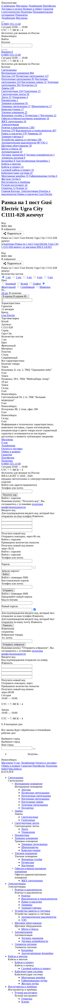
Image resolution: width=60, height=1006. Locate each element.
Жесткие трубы (11, 179)
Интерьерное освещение (17, 73)
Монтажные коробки (14, 176)
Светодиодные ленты (15, 94)
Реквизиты (21, 14)
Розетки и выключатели (17, 127)
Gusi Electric (8, 315)
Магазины (22, 5)
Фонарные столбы (12, 115)
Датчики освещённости (40, 154)
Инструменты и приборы (22, 986)
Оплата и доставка (11, 448)
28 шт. (4, 293)
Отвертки (8, 188)
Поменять (7, 625)
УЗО (44, 142)
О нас (4, 442)
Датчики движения (13, 154)
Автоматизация (11, 151)
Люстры (8, 76)
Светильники (15, 777)
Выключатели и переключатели (36, 130)
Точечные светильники (34, 804)
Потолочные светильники (17, 79)
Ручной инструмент (14, 185)
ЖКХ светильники (13, 121)
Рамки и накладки (14, 133)
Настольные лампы (34, 82)
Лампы (7, 88)
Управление (20, 97)
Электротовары (17, 883)
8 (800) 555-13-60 (11, 24)
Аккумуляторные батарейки (33, 160)
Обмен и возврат (10, 451)
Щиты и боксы (11, 148)
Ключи (22, 188)
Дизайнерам (35, 5)
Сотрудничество (10, 11)
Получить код (9, 495)
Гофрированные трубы (43, 176)
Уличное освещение (14, 112)
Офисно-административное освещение (25, 118)
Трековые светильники (16, 106)
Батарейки (8, 160)
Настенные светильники (35, 798)
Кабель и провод (12, 166)
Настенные (48, 115)
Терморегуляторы (12, 136)
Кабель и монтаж (18, 956)
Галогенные (32, 91)
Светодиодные (12, 91)
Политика (26, 11)
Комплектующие (12, 109)
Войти (6, 574)
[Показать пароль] (34, 567)
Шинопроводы (42, 106)
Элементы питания (13, 157)
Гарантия (48, 8)
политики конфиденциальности (22, 506)
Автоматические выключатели (20, 142)
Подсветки (29, 85)
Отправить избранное (13, 644)
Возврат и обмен (32, 8)
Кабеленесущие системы (17, 172)
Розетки (8, 130)
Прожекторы (9, 100)
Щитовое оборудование (16, 145)
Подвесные (32, 115)
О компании (8, 5)
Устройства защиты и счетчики (21, 139)
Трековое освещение (14, 103)
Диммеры (34, 133)
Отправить (8, 590)
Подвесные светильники (32, 76)
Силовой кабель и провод (17, 169)
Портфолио (49, 5)
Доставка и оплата (11, 8)
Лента (6, 97)
